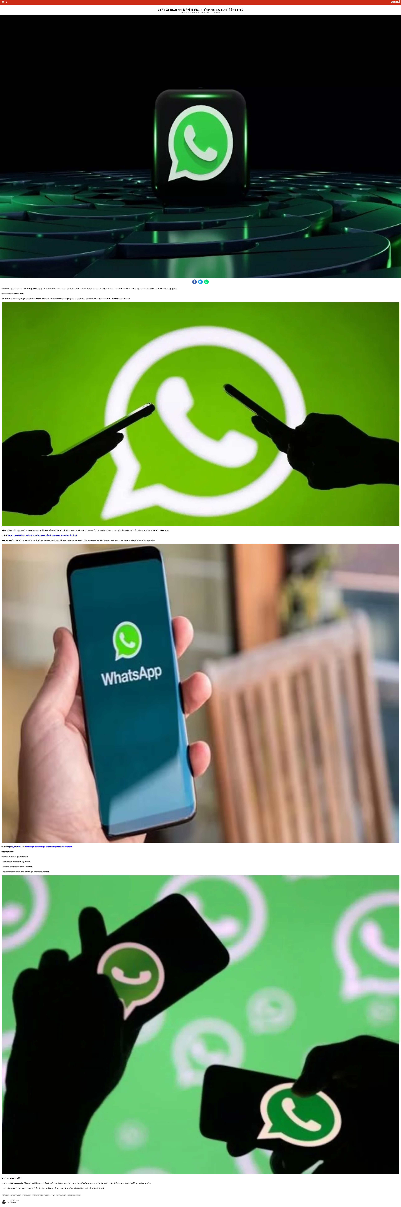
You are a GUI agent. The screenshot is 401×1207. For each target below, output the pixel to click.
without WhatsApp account (41, 1195)
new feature (26, 1195)
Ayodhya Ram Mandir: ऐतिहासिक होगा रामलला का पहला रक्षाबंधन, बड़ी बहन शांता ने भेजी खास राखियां (40, 847)
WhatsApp (5, 1195)
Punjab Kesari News (74, 1195)
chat (52, 1195)
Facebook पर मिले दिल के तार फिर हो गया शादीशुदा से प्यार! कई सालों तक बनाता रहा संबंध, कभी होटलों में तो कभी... (43, 535)
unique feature (61, 1195)
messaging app (15, 1195)
